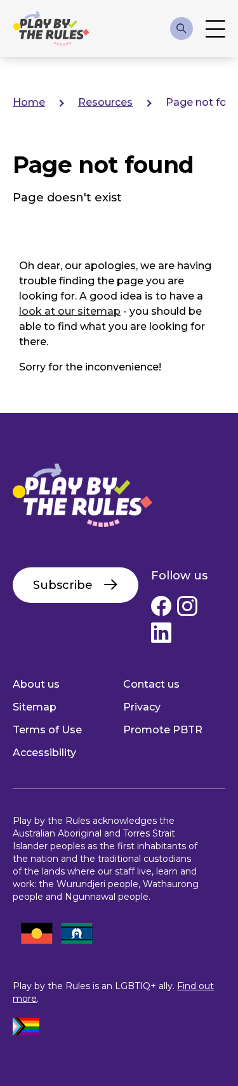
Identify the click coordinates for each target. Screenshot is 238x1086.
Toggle (215, 28)
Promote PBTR (162, 730)
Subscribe (63, 585)
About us (36, 684)
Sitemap (34, 707)
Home (29, 102)
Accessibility (44, 753)
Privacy (142, 707)
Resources (105, 102)
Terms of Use (47, 730)
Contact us (151, 684)
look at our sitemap (70, 311)
